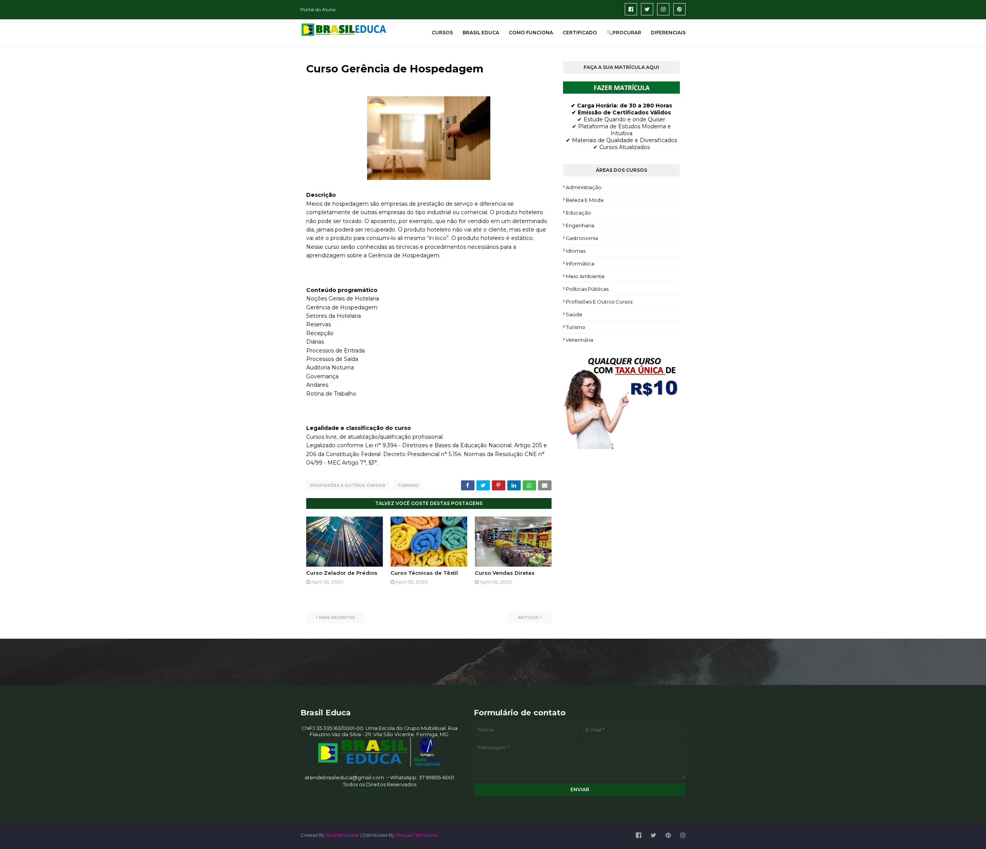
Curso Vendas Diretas (505, 573)
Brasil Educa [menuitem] (481, 32)
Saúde (574, 314)
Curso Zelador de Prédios (341, 573)
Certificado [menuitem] (580, 32)
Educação (578, 213)
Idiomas (575, 251)
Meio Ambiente (585, 276)
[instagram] (663, 9)
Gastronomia (582, 238)
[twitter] (647, 9)
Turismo (408, 485)
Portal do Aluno (317, 9)
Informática (580, 263)
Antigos (528, 617)
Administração (584, 187)
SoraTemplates (342, 835)
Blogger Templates (417, 835)
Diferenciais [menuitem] (668, 32)
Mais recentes (337, 617)
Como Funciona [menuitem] (531, 32)
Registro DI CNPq (379, 790)
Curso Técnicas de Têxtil (424, 573)
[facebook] (631, 9)
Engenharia (580, 225)
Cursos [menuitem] (442, 32)
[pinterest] (679, 9)
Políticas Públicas (587, 289)
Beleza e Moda (585, 200)
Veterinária (579, 340)
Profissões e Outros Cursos (348, 485)
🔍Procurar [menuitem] (624, 32)
